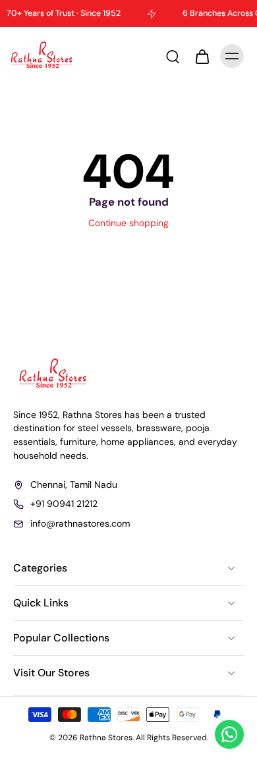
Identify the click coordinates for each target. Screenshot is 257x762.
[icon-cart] (201, 56)
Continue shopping (128, 223)
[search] (172, 56)
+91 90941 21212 (64, 504)
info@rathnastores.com (80, 523)
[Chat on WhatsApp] (229, 734)
